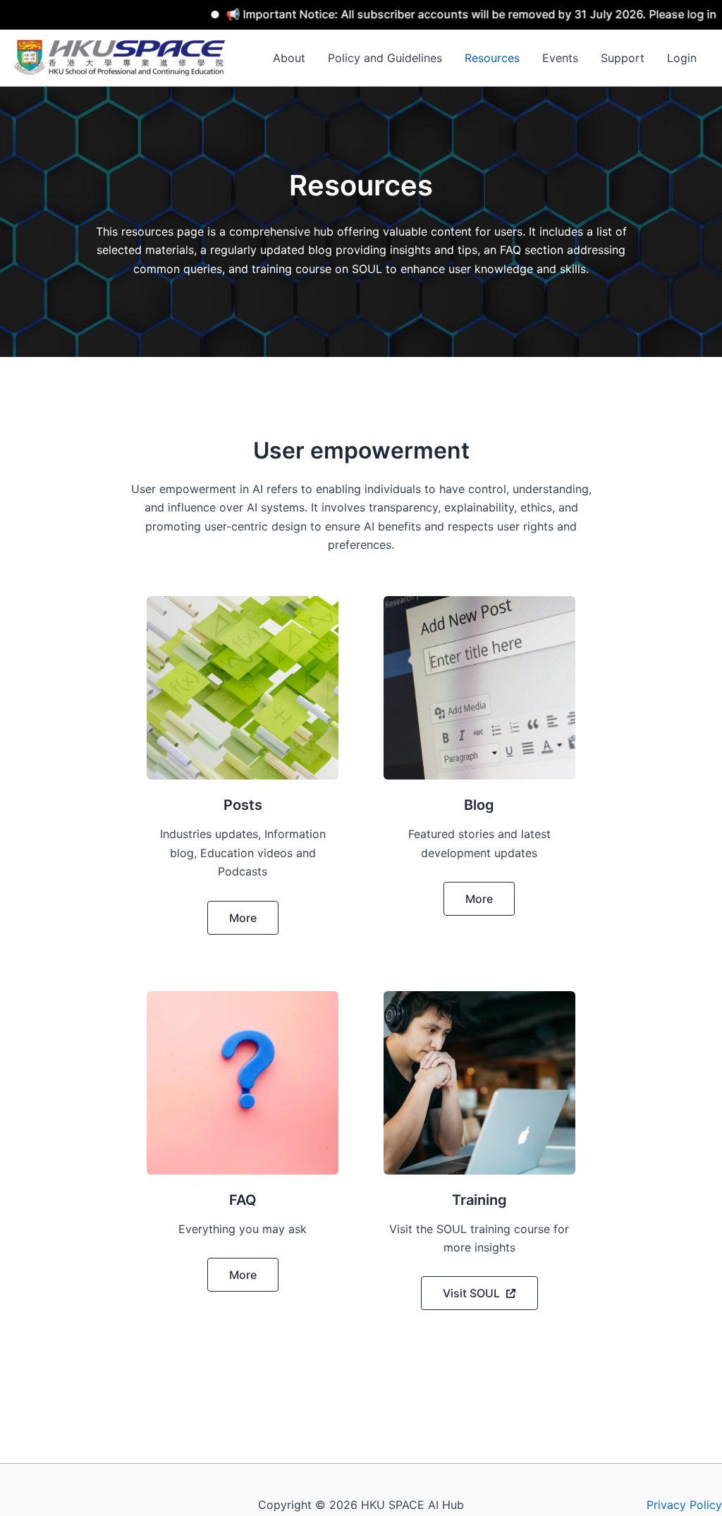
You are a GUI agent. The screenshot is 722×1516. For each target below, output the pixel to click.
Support (622, 58)
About (289, 58)
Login (682, 58)
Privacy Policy (684, 1505)
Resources (492, 58)
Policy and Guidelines (385, 58)
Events (560, 58)
